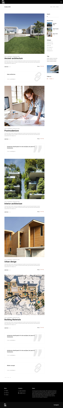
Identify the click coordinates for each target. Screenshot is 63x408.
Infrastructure (15, 56)
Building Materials (12, 319)
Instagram (56, 405)
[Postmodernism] (24, 106)
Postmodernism (11, 130)
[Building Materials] (24, 295)
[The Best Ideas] (49, 24)
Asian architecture (11, 74)
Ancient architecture (13, 58)
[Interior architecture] (24, 179)
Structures (48, 49)
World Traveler (56, 28)
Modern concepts (11, 365)
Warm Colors (55, 33)
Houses (48, 61)
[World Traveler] (49, 29)
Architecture (49, 42)
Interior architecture (13, 203)
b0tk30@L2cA (10, 56)
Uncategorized (49, 50)
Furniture (55, 59)
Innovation (51, 61)
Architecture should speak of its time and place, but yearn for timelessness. (21, 147)
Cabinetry (51, 58)
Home (51, 6)
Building (48, 58)
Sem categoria (49, 47)
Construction (55, 58)
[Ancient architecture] (24, 33)
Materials (54, 61)
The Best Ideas (54, 24)
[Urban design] (24, 237)
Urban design (10, 261)
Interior (18, 56)
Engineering (51, 59)
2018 (54, 6)
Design (48, 59)
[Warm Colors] (49, 34)
